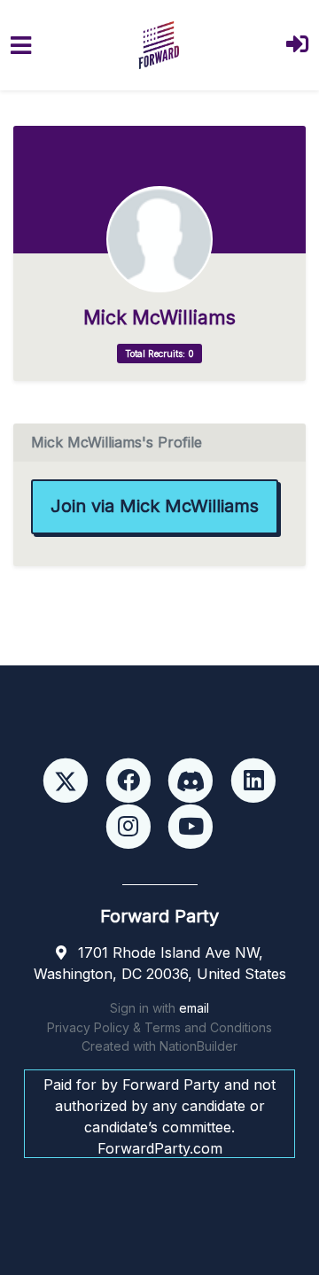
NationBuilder (198, 1045)
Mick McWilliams (159, 318)
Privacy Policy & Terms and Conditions (159, 1027)
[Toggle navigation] (21, 45)
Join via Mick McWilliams (155, 506)
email (194, 1007)
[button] (297, 45)
